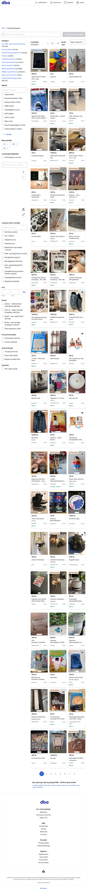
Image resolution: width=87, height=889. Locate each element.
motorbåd (71, 785)
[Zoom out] (23, 177)
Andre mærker (13, 129)
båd (45, 785)
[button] (14, 45)
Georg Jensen (12, 102)
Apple (9, 94)
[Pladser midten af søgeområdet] (23, 209)
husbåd (35, 785)
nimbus (53, 785)
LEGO (9, 117)
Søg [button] (24, 292)
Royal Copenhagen (15, 125)
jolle (48, 785)
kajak (34, 787)
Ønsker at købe (12, 359)
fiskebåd (40, 787)
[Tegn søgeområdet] (23, 214)
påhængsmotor (62, 785)
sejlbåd (40, 785)
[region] (14, 193)
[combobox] (31, 34)
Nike (9, 121)
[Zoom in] (23, 172)
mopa (77, 785)
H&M (9, 106)
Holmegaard (12, 109)
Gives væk (11, 355)
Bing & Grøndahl (13, 98)
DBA (3, 28)
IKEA (9, 113)
